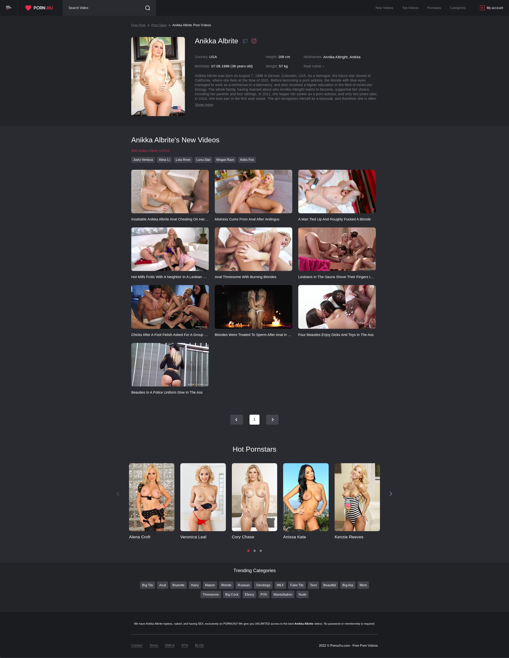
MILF (280, 585)
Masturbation (283, 594)
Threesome (211, 594)
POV (263, 594)
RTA (185, 645)
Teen (313, 585)
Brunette (178, 585)
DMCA (170, 645)
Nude (303, 594)
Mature (210, 585)
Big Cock (231, 594)
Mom (363, 585)
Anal (162, 585)
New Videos (384, 8)
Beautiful (329, 585)
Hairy (195, 585)
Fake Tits (296, 585)
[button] (391, 493)
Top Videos (410, 8)
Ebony (249, 594)
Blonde (226, 585)
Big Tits (147, 585)
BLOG (199, 645)
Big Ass (347, 585)
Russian (244, 585)
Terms (153, 645)
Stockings (263, 585)
